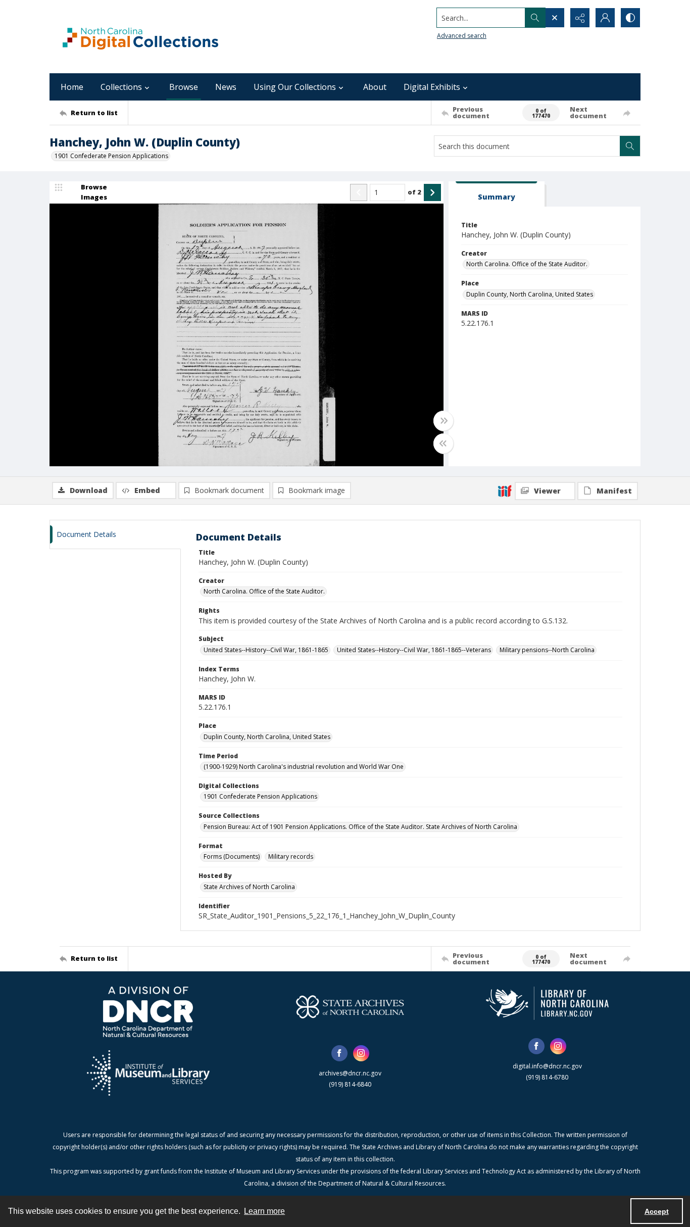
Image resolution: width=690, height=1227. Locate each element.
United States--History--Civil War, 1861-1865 (266, 650)
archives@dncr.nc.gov (350, 1073)
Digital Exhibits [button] (432, 86)
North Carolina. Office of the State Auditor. (526, 264)
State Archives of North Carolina (249, 886)
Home (72, 86)
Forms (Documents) (232, 856)
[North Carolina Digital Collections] (140, 36)
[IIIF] (505, 490)
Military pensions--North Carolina (547, 650)
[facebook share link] (339, 1053)
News (225, 86)
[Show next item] (432, 192)
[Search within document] (630, 146)
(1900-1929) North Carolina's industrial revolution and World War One (304, 766)
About (374, 86)
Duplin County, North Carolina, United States (529, 294)
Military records (290, 856)
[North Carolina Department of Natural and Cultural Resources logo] (148, 1012)
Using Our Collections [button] (295, 86)
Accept (657, 1211)
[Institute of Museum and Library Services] (148, 1073)
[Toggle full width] (443, 421)
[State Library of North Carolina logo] (547, 1003)
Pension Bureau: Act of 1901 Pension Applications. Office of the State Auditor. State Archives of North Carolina (360, 826)
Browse (183, 86)
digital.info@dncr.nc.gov (547, 1066)
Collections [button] (121, 86)
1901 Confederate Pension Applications (111, 156)
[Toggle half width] (443, 443)
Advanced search (461, 35)
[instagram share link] (361, 1053)
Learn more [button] (264, 1211)
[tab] (497, 194)
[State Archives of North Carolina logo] (350, 1007)
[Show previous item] (358, 192)
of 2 (414, 192)
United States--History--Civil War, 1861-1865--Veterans (414, 650)
